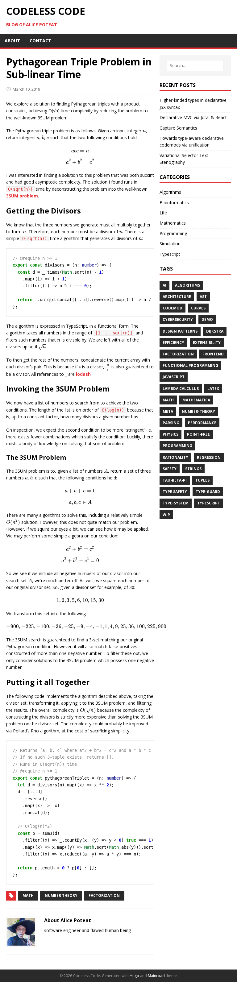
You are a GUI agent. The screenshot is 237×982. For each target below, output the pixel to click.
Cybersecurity (178, 319)
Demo (207, 319)
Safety (170, 468)
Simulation (170, 244)
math (28, 895)
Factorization (178, 354)
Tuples (202, 480)
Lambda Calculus (181, 388)
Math (168, 400)
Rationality (175, 457)
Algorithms (170, 192)
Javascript (174, 376)
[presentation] (144, 131)
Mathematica (196, 400)
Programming (173, 233)
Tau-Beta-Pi (175, 480)
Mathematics (173, 223)
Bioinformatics (174, 202)
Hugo (134, 975)
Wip (166, 514)
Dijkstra (214, 331)
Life (163, 213)
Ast (203, 296)
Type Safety (175, 491)
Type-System (176, 503)
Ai (164, 285)
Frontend (213, 354)
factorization (104, 895)
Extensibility (207, 342)
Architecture (177, 296)
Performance (202, 422)
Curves (198, 308)
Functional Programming (190, 365)
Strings (193, 468)
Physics (170, 434)
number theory (61, 895)
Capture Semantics (178, 128)
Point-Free (198, 434)
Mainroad (156, 975)
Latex (213, 388)
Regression (209, 457)
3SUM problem (22, 196)
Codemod (172, 308)
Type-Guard (208, 491)
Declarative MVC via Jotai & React (193, 117)
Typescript (170, 254)
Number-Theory (198, 411)
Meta (168, 411)
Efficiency (173, 342)
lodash (83, 374)
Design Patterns (180, 331)
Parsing (171, 422)
